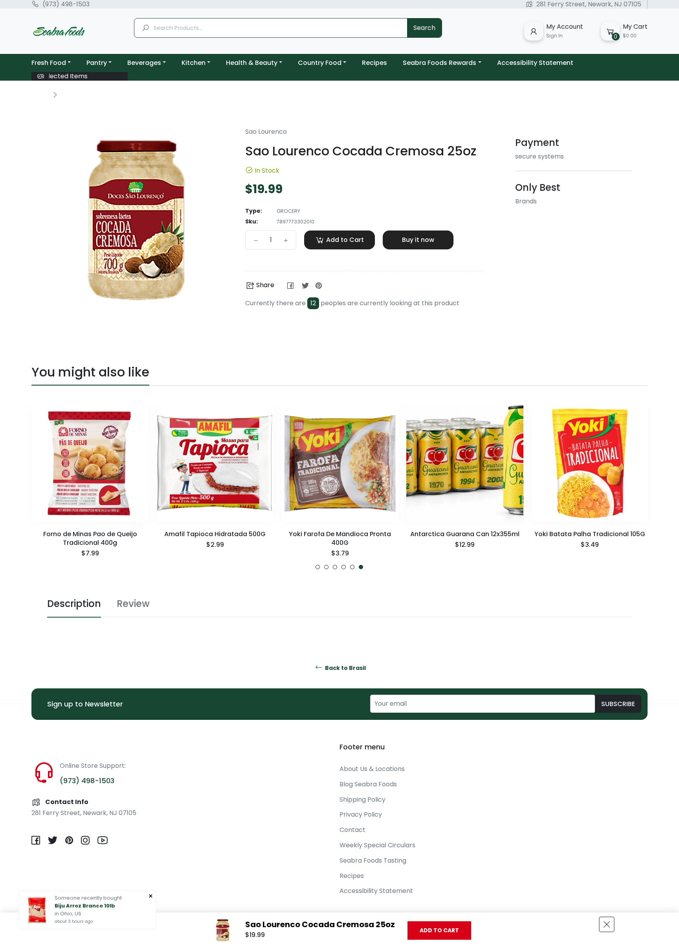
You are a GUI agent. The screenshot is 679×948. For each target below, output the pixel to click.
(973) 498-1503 (66, 4)
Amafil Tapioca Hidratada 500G (215, 534)
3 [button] (335, 567)
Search (424, 27)
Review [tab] (133, 603)
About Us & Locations (372, 768)
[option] (90, 487)
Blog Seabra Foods (368, 784)
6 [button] (361, 567)
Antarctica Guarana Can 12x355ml (464, 534)
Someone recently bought (88, 898)
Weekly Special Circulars (377, 845)
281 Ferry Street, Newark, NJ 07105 (588, 4)
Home (40, 94)
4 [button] (343, 567)
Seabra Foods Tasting (373, 860)
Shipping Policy (362, 799)
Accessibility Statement (376, 890)
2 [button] (326, 567)
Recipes (352, 875)
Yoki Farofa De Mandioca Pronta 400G (340, 538)
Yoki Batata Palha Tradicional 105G (589, 534)
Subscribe (618, 703)
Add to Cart (439, 930)
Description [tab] (74, 603)
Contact (352, 829)
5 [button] (352, 567)
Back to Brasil (345, 668)
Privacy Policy (361, 814)
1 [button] (318, 567)
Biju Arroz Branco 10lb (85, 905)
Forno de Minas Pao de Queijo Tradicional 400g (90, 538)
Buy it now (418, 239)
